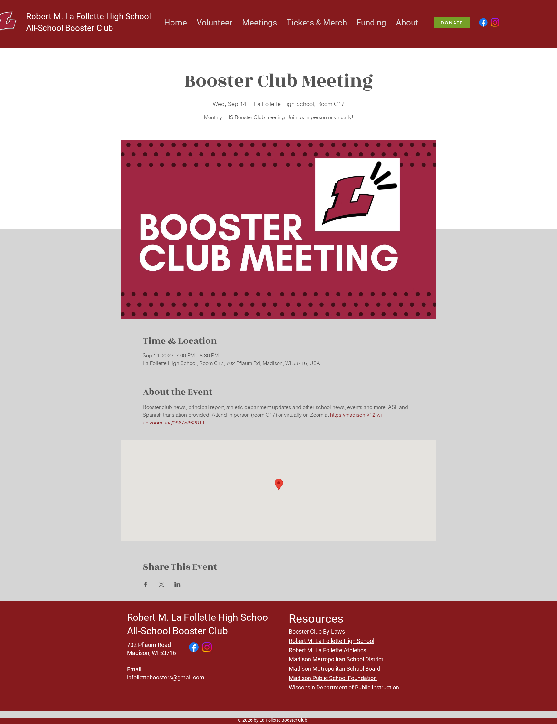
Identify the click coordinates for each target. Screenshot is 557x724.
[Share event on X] (162, 584)
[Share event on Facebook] (146, 584)
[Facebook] (483, 22)
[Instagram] (495, 22)
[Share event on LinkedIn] (177, 584)
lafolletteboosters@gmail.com (165, 677)
